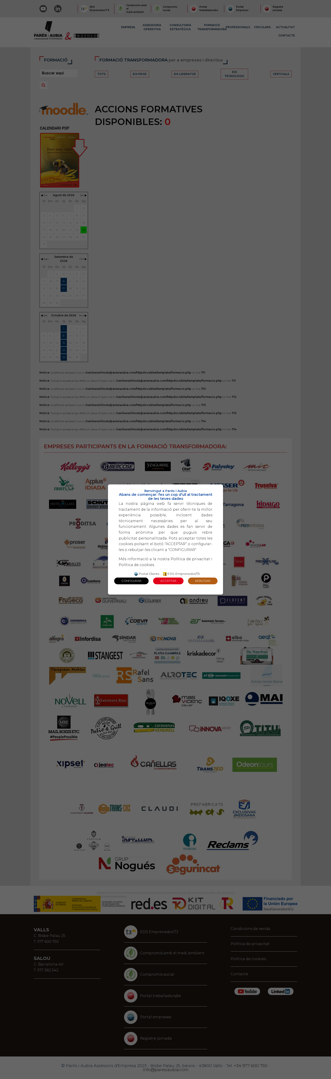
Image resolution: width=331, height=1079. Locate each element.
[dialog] (165, 539)
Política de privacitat (190, 559)
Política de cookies (136, 565)
